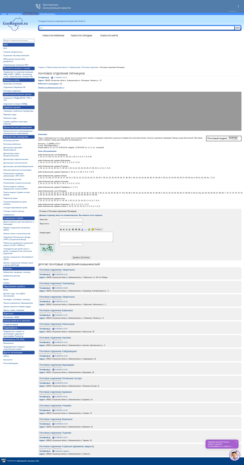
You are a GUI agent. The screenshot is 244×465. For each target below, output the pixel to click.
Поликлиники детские (12, 179)
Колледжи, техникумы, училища (16, 299)
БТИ (5, 48)
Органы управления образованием (18, 303)
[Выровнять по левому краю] (73, 229)
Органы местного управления (17, 127)
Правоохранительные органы (17, 94)
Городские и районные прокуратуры (18, 111)
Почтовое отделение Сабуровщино (58, 351)
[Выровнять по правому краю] (79, 229)
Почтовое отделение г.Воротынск (57, 269)
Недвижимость (10, 328)
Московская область (15, 14)
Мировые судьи (9, 114)
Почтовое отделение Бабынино (56, 310)
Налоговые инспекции (12, 84)
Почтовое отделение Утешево (55, 405)
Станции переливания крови (15, 208)
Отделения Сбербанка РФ (14, 87)
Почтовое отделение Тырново (55, 433)
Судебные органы (11, 107)
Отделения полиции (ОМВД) (15, 104)
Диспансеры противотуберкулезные (18, 166)
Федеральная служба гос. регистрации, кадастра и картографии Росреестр (14, 333)
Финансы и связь (11, 80)
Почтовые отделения (12, 91)
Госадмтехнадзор (10, 324)
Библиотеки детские (11, 276)
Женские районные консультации (17, 170)
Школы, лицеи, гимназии (13, 310)
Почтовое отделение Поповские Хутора (60, 378)
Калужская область (45, 272)
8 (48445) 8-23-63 (61, 383)
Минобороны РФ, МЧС (14, 339)
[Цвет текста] (82, 229)
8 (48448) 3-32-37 (61, 437)
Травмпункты (8, 215)
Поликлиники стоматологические (17, 183)
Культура (7, 268)
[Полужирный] (60, 229)
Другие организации (12, 352)
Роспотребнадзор (10, 363)
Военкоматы (8, 343)
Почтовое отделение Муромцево (56, 365)
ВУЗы (5, 290)
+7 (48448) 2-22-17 (60, 77)
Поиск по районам (53, 36)
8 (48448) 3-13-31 (61, 342)
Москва (4, 14)
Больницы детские (11, 140)
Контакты (31, 461)
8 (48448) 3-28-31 (61, 397)
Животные (8, 314)
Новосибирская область (47, 14)
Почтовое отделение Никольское (56, 324)
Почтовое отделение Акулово (55, 337)
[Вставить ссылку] (85, 229)
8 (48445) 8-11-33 (61, 301)
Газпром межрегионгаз (12, 52)
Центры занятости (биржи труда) (17, 307)
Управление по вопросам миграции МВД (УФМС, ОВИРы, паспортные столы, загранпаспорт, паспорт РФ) (18, 74)
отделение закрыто (62, 451)
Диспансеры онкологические (15, 163)
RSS (37, 461)
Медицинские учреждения (15, 137)
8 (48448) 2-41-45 (61, 424)
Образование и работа (14, 286)
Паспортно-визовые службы (16, 68)
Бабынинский (57, 272)
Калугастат (7, 360)
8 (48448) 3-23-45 (61, 369)
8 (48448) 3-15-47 (61, 329)
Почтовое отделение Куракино (55, 392)
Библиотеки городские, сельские (16, 272)
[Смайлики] (92, 229)
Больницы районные (12, 144)
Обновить (47, 254)
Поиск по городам (81, 36)
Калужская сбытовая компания (16, 55)
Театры (6, 283)
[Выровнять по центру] (76, 229)
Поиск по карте (109, 36)
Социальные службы (13, 218)
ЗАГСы (6, 356)
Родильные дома (10, 198)
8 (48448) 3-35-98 (61, 288)
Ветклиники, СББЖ (11, 317)
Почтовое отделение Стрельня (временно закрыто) (66, 446)
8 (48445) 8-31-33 (61, 274)
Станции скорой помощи (13, 211)
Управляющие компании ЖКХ (15, 65)
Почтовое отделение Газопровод (56, 283)
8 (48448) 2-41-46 (61, 410)
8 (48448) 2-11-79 (61, 315)
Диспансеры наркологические (15, 159)
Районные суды (10, 118)
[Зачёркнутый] (66, 229)
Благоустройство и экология (16, 321)
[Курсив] (63, 229)
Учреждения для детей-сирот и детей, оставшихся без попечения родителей (17, 251)
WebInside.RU (22, 461)
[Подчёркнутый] (69, 229)
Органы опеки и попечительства (16, 233)
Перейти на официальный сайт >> (51, 88)
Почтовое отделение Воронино (55, 419)
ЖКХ (5, 45)
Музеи (6, 279)
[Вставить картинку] (89, 229)
